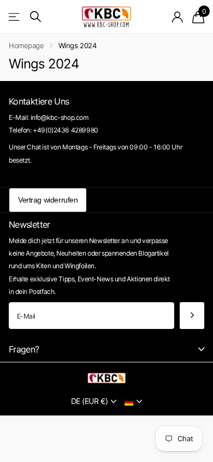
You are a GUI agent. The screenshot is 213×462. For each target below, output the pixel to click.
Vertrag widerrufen (48, 199)
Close (106, 349)
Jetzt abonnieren (192, 315)
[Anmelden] (178, 17)
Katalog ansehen (15, 16)
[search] (35, 16)
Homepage (26, 45)
